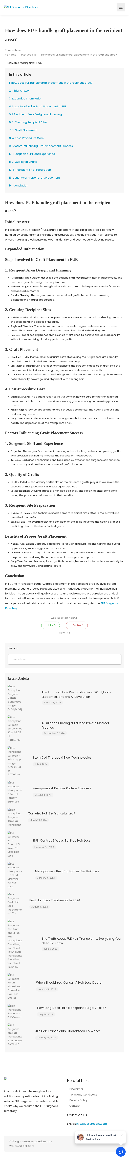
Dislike (77, 625)
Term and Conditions (83, 1095)
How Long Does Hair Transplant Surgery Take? (71, 1008)
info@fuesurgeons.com (91, 1124)
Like (52, 625)
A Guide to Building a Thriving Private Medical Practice (75, 725)
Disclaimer (76, 1089)
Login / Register (113, 8)
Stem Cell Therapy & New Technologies (62, 757)
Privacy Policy (78, 1100)
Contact (74, 1106)
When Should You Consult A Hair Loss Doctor (69, 982)
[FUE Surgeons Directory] (21, 7)
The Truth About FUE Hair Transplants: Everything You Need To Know (81, 940)
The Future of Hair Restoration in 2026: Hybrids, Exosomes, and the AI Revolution (77, 694)
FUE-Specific (29, 54)
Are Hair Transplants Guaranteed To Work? (67, 1031)
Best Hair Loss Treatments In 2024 (54, 900)
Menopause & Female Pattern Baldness (62, 788)
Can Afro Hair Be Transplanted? (51, 813)
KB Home (11, 54)
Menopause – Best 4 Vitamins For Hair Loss (67, 871)
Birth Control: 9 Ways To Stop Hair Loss (61, 840)
